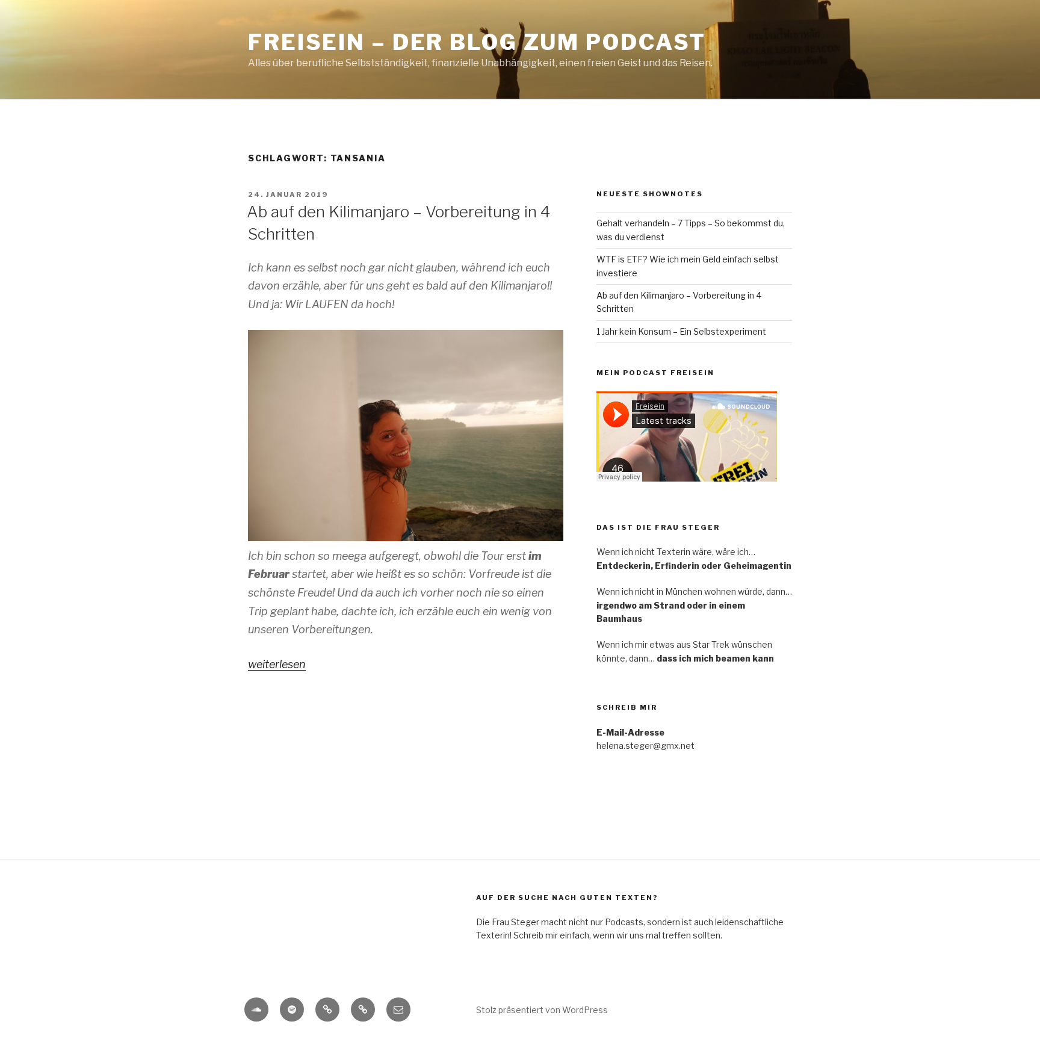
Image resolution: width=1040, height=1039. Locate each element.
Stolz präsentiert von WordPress (542, 1010)
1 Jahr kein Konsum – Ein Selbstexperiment (681, 331)
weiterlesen (277, 664)
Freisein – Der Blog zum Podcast (477, 42)
